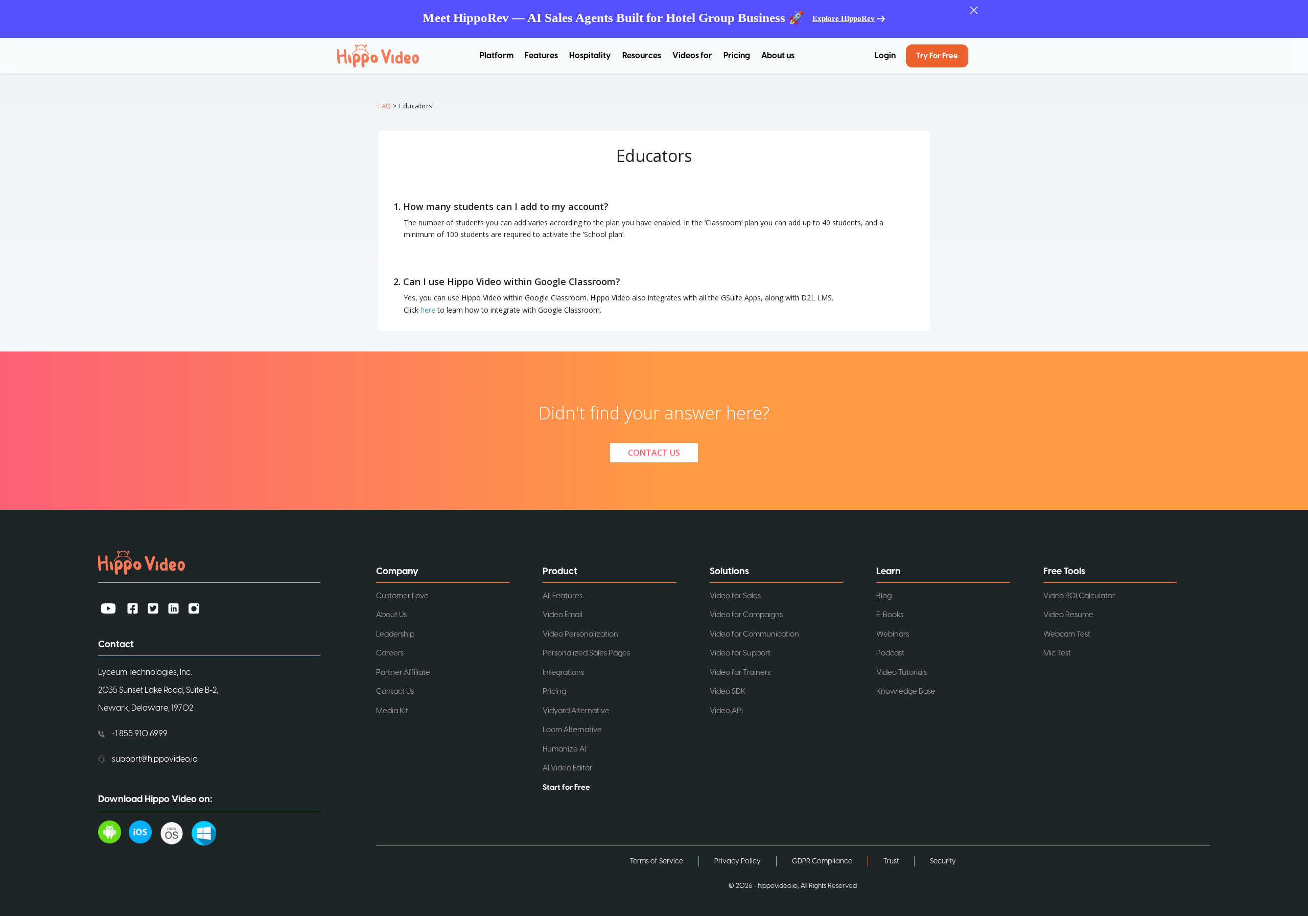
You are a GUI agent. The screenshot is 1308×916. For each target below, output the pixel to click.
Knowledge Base (906, 691)
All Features (562, 596)
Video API (726, 711)
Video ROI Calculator (1079, 596)
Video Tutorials (901, 672)
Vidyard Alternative (576, 711)
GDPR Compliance (822, 861)
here (428, 310)
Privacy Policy (737, 861)
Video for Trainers (740, 672)
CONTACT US (654, 452)
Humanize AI (564, 749)
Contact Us (395, 691)
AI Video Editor (567, 768)
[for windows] (208, 831)
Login (885, 55)
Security (943, 861)
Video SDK (727, 691)
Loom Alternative (572, 729)
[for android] (113, 831)
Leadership (395, 634)
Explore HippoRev (843, 18)
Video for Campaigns (746, 614)
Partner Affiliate (403, 672)
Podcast (890, 653)
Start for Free (566, 787)
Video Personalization (580, 634)
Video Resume (1068, 614)
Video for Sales (735, 596)
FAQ (384, 105)
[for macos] (175, 831)
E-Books (889, 614)
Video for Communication (754, 634)
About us (778, 55)
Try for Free (937, 56)
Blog (884, 596)
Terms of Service (656, 861)
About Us (391, 614)
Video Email (562, 614)
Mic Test (1057, 653)
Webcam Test (1066, 634)
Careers (390, 653)
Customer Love (402, 596)
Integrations (563, 672)
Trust (891, 861)
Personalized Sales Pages (586, 653)
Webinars (892, 634)
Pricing (736, 55)
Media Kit (392, 711)
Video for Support (740, 653)
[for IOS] (144, 831)
